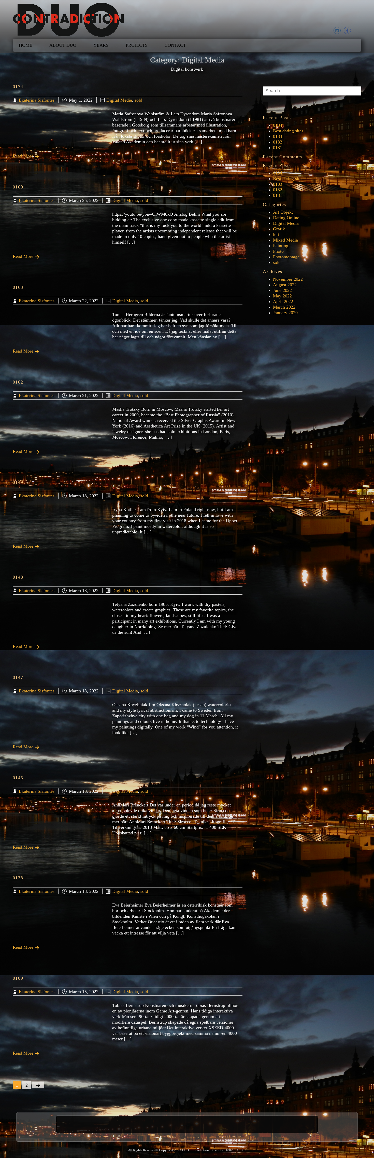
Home (25, 45)
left (276, 234)
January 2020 (285, 312)
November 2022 (288, 279)
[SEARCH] (265, 105)
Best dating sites (288, 130)
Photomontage (286, 256)
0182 (277, 142)
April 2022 (283, 301)
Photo (278, 251)
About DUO (62, 45)
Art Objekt (283, 212)
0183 (277, 136)
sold (138, 100)
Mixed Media (285, 240)
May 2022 (282, 295)
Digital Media (119, 100)
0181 (277, 147)
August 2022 (285, 284)
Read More (24, 155)
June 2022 (282, 290)
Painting (280, 245)
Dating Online (286, 217)
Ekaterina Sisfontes (36, 100)
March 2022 (284, 307)
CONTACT (175, 45)
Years (100, 45)
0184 (277, 125)
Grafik (279, 228)
